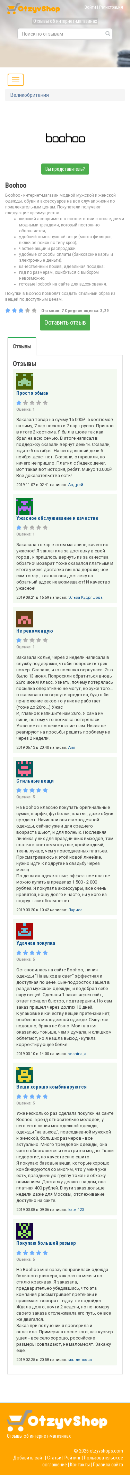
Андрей (75, 485)
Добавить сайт (28, 1457)
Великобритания (29, 95)
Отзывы (22, 346)
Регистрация (111, 7)
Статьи (54, 1457)
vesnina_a (77, 1054)
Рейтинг (72, 1457)
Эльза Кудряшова (85, 597)
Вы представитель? (65, 169)
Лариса (75, 910)
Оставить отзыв (65, 322)
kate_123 (76, 1209)
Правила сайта (108, 1464)
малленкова (80, 1359)
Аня (71, 747)
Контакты (80, 1464)
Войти (90, 7)
